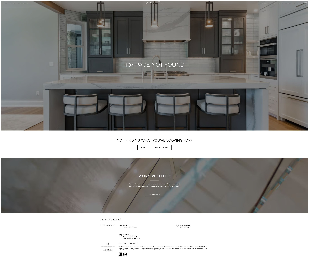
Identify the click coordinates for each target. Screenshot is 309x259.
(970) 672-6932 (185, 227)
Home (143, 147)
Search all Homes (161, 147)
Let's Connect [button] (154, 194)
